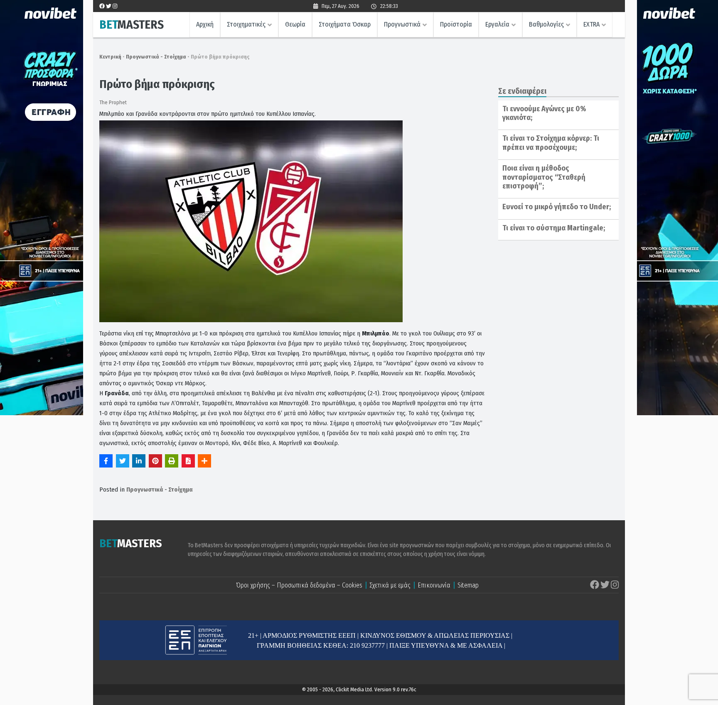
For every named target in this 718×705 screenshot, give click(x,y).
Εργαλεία (497, 24)
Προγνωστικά (402, 24)
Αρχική (205, 24)
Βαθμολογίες (546, 24)
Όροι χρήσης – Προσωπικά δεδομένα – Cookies (299, 585)
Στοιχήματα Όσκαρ (345, 24)
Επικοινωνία (434, 585)
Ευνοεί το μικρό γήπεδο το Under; (556, 206)
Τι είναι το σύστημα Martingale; (553, 228)
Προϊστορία (456, 24)
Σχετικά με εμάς (390, 585)
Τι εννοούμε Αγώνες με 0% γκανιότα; (544, 113)
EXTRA (591, 24)
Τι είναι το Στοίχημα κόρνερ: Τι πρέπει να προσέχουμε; (550, 143)
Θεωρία (295, 24)
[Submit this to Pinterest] (155, 461)
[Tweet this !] (122, 461)
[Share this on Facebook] (106, 461)
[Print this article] (171, 461)
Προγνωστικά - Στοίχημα (156, 57)
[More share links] (204, 461)
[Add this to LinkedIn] (138, 461)
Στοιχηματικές (246, 24)
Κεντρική (110, 57)
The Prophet (113, 102)
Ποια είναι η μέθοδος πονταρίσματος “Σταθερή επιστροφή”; (543, 177)
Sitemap (468, 585)
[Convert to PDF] (188, 461)
